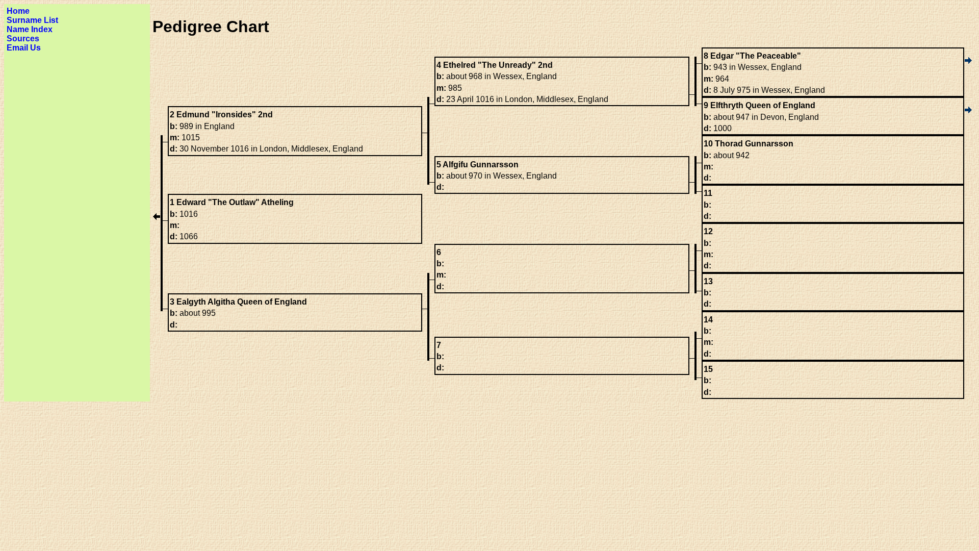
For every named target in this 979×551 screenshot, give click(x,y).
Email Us (24, 47)
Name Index (30, 29)
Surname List (32, 20)
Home (18, 11)
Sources (23, 38)
